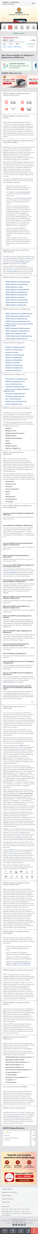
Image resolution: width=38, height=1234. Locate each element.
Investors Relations (16, 1213)
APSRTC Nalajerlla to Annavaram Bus (16, 300)
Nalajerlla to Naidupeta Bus (13, 357)
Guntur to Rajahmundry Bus (13, 384)
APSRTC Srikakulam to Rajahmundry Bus (17, 316)
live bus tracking (8, 682)
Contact (15, 1209)
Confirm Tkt (23, 1219)
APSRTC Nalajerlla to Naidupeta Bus (16, 292)
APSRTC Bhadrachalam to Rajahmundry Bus (18, 336)
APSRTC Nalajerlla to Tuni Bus (14, 287)
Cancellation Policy (27, 1213)
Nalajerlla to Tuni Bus (11, 352)
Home (3, 1209)
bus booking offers (24, 192)
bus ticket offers (11, 572)
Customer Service (28, 1222)
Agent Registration (6, 1215)
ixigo (17, 1219)
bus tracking (14, 1116)
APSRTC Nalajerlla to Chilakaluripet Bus (17, 289)
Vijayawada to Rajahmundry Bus (15, 393)
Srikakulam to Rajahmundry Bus (15, 381)
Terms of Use (14, 1222)
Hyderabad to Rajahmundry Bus (15, 386)
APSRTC (21, 745)
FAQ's (19, 1209)
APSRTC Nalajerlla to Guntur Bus (15, 297)
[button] (4, 27)
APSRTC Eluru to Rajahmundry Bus (15, 333)
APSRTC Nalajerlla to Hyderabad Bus (16, 284)
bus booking (13, 271)
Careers (27, 1211)
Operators (17, 1211)
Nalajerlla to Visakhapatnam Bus (15, 347)
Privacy (28, 1209)
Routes (22, 1211)
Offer (7, 1209)
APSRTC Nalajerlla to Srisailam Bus (15, 305)
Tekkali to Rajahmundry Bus (13, 404)
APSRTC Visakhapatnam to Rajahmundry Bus (18, 313)
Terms (23, 1209)
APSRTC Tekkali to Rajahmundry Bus (16, 338)
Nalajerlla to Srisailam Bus (13, 370)
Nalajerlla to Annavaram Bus (14, 365)
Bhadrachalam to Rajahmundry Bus (16, 401)
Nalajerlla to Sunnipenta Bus (14, 368)
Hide (32, 702)
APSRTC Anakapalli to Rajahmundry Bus (17, 331)
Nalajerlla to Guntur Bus (12, 362)
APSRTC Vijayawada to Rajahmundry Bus (17, 328)
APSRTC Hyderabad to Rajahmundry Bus (17, 321)
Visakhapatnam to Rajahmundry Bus (16, 379)
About (10, 1209)
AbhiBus (13, 1219)
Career (21, 1222)
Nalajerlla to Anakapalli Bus (13, 360)
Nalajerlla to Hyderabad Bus (14, 349)
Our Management (6, 1213)
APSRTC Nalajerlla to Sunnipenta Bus (16, 302)
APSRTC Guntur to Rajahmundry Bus (16, 318)
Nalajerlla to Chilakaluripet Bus (14, 355)
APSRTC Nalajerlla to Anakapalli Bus (16, 294)
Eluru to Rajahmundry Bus (13, 399)
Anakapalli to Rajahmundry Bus (14, 396)
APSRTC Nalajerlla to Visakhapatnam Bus (17, 282)
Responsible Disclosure (8, 1211)
